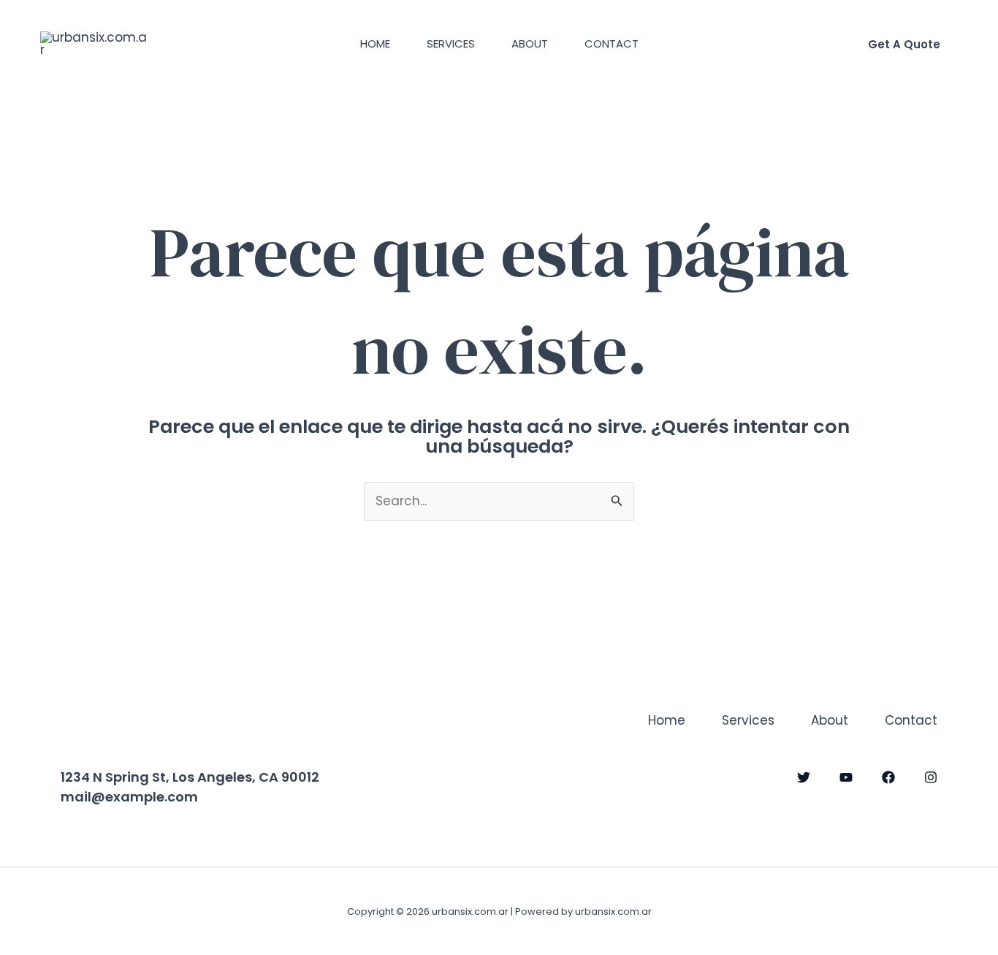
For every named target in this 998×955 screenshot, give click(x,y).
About (529, 43)
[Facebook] (888, 777)
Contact (611, 43)
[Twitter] (803, 777)
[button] (904, 44)
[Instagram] (930, 777)
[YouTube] (846, 777)
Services (451, 43)
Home (375, 43)
